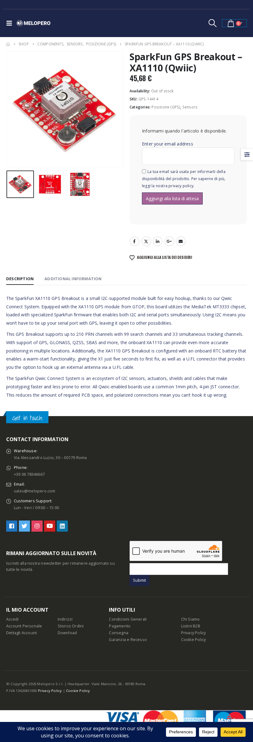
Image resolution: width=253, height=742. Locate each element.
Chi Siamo (190, 619)
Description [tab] (20, 278)
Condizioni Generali (128, 619)
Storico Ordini (71, 626)
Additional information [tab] (73, 278)
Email (181, 241)
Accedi (12, 619)
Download (67, 632)
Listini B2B (190, 626)
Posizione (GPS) (165, 107)
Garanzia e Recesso (128, 639)
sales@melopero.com (35, 491)
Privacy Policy (193, 632)
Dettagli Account (21, 632)
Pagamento (120, 626)
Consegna (118, 632)
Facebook (134, 241)
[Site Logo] (34, 23)
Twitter (146, 241)
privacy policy (180, 185)
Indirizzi (65, 619)
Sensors (189, 107)
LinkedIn (158, 241)
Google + (169, 241)
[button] (10, 23)
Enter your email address (167, 144)
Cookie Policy (193, 639)
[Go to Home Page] (8, 44)
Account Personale (24, 626)
